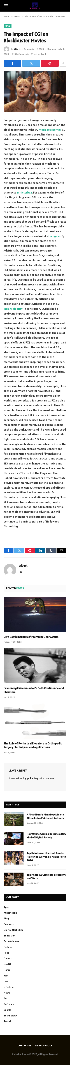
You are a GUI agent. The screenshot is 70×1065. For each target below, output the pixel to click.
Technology (10, 1015)
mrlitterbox (24, 192)
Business (8, 924)
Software (9, 1004)
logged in (28, 778)
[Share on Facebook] (12, 63)
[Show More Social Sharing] (63, 63)
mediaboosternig (50, 129)
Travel (7, 1021)
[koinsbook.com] (35, 6)
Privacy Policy (43, 1045)
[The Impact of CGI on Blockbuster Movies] (35, 91)
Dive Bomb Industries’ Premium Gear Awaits (31, 637)
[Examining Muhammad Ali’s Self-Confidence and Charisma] (35, 665)
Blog (6, 918)
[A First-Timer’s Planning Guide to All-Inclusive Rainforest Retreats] (14, 819)
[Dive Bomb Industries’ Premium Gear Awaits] (35, 614)
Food (6, 952)
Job (6, 975)
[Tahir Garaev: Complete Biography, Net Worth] (14, 879)
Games (7, 958)
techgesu (54, 236)
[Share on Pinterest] (50, 63)
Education (9, 935)
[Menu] (6, 6)
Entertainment (12, 941)
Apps (6, 907)
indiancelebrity (13, 308)
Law (6, 981)
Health (7, 964)
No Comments (22, 54)
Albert (17, 49)
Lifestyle (9, 987)
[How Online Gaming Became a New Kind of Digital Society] (14, 838)
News (7, 26)
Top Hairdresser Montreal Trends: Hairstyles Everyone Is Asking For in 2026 (46, 857)
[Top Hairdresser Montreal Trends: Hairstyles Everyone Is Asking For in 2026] (14, 858)
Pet (6, 998)
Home (7, 969)
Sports (7, 1009)
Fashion (8, 947)
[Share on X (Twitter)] (31, 63)
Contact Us (24, 1045)
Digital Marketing (14, 929)
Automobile (10, 912)
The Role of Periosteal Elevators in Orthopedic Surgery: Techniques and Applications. (33, 745)
